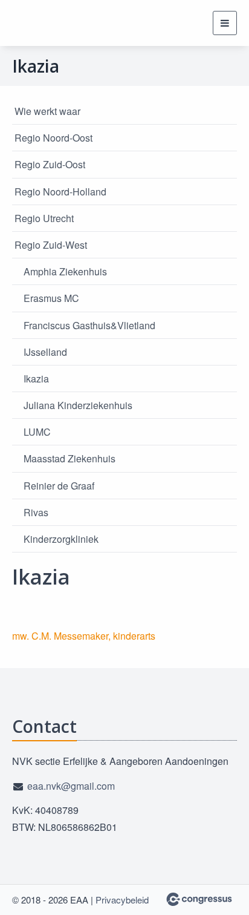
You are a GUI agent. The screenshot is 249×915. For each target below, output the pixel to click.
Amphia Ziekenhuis (65, 271)
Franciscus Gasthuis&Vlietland (89, 325)
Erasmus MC (51, 298)
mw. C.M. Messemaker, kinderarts (83, 636)
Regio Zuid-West (51, 245)
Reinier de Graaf (59, 486)
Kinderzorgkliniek (61, 539)
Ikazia (36, 378)
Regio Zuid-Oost (50, 164)
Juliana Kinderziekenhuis (78, 405)
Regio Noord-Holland (60, 191)
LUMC (37, 432)
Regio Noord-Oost (53, 138)
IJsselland (45, 352)
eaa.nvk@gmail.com (71, 786)
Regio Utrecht (44, 218)
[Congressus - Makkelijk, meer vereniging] (199, 899)
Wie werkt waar (47, 111)
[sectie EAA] (42, 23)
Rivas (36, 512)
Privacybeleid (122, 899)
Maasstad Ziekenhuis (69, 458)
